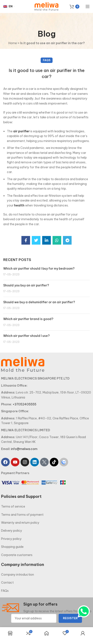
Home (12, 43)
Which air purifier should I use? (26, 336)
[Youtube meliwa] (15, 462)
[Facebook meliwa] (5, 462)
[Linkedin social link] (46, 240)
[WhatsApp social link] (57, 240)
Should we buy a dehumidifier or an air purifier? (39, 302)
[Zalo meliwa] (63, 462)
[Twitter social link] (36, 240)
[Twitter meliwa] (44, 462)
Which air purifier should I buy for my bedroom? (39, 268)
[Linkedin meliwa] (34, 462)
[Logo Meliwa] (22, 364)
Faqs (46, 60)
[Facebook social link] (25, 240)
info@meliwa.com (24, 449)
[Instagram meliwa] (25, 462)
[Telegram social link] (67, 240)
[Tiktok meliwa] (54, 462)
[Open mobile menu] (87, 6)
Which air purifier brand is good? (28, 319)
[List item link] (46, 506)
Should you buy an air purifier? (26, 285)
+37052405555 (24, 404)
